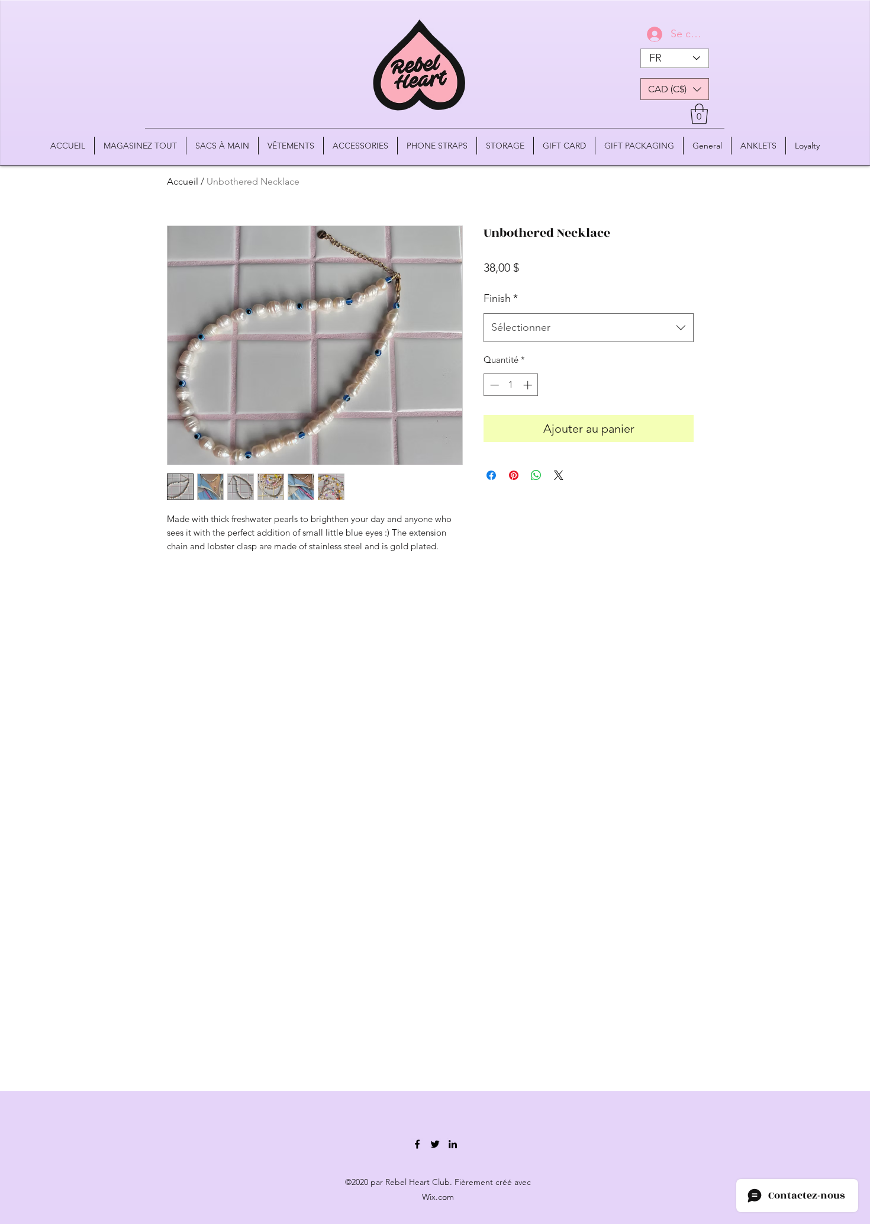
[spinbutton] (511, 385)
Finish (501, 298)
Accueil (182, 181)
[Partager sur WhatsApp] (536, 475)
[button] (674, 89)
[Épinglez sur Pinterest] (514, 475)
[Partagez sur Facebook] (491, 475)
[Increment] (529, 385)
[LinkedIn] (453, 1144)
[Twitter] (435, 1144)
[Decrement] (493, 385)
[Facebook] (417, 1144)
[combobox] (589, 328)
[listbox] (674, 89)
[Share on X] (559, 475)
